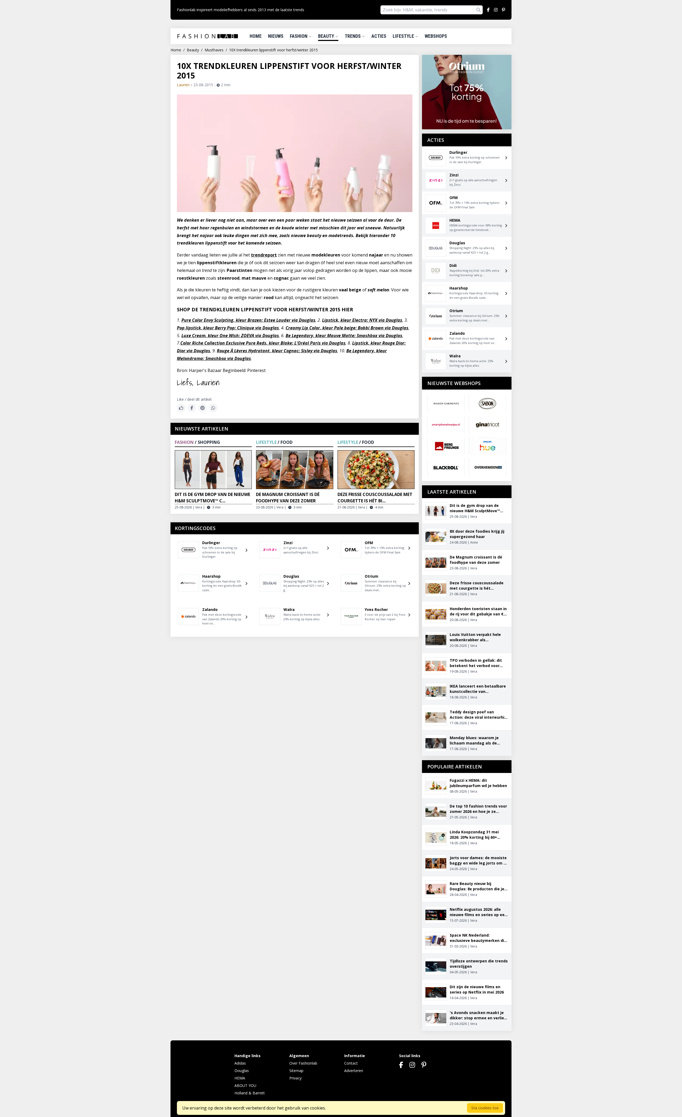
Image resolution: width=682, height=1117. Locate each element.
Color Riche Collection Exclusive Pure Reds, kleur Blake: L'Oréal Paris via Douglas (263, 343)
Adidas (240, 1063)
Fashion (299, 36)
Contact (351, 1063)
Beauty (326, 36)
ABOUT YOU (245, 1085)
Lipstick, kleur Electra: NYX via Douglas (362, 320)
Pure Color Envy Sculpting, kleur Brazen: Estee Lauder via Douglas (248, 320)
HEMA (239, 1078)
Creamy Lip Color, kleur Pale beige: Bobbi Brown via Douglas (347, 328)
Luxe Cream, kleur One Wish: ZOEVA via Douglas (230, 335)
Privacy (295, 1078)
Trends (353, 36)
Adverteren (353, 1070)
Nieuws (275, 36)
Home (256, 36)
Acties (378, 36)
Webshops (436, 36)
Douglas (241, 1070)
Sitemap (296, 1070)
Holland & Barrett (249, 1092)
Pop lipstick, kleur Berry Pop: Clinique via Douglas (228, 328)
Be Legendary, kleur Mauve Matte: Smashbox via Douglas (344, 335)
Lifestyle (404, 36)
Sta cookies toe (485, 1107)
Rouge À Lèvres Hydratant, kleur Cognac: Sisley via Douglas (277, 351)
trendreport (264, 255)
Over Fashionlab (303, 1063)
